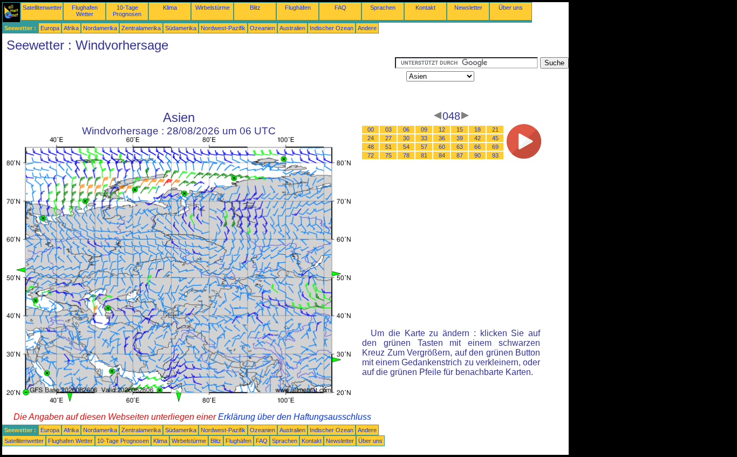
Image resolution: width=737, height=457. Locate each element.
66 (477, 147)
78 (406, 155)
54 (406, 147)
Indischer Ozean (331, 28)
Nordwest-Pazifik (223, 28)
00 (370, 129)
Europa (49, 28)
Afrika (71, 28)
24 (370, 138)
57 (424, 147)
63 (459, 147)
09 (424, 129)
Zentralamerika (141, 28)
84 (442, 155)
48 (370, 147)
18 (477, 129)
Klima (170, 7)
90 (477, 155)
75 (388, 155)
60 (442, 147)
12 (442, 129)
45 (495, 138)
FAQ (340, 7)
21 (495, 129)
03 (388, 129)
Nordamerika (100, 28)
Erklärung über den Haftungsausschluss (294, 416)
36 (442, 138)
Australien (292, 28)
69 (495, 147)
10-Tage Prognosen (127, 10)
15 (459, 129)
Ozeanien (262, 28)
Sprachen (382, 7)
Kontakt (425, 7)
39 (459, 138)
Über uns (511, 7)
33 (424, 138)
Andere (367, 28)
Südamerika (180, 28)
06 (406, 129)
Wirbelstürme (212, 7)
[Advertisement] (198, 81)
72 (370, 155)
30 (406, 138)
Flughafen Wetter (85, 10)
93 (495, 155)
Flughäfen (298, 7)
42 (477, 138)
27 (388, 138)
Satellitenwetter (42, 7)
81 (424, 155)
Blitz (255, 7)
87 (459, 155)
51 (388, 147)
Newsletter (468, 7)
